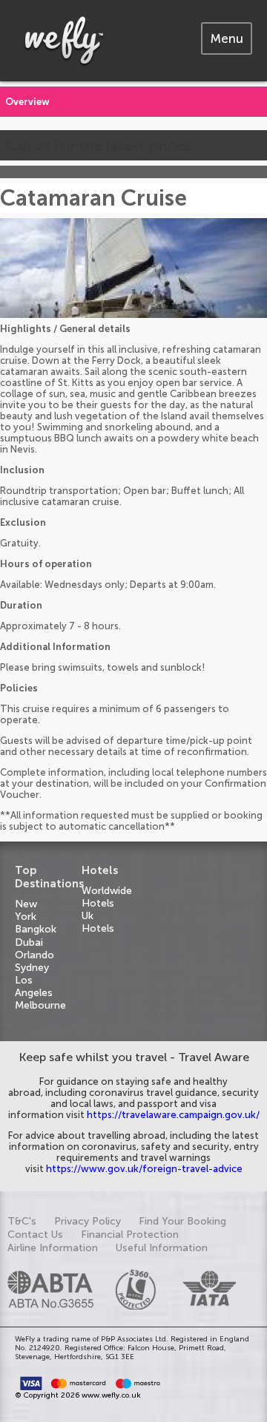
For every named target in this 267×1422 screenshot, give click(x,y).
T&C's (21, 1221)
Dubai (29, 942)
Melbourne (40, 1005)
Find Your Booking (182, 1221)
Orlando (34, 955)
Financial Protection (130, 1234)
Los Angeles (34, 986)
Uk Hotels (98, 922)
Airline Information (52, 1248)
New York (26, 910)
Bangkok (35, 929)
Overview (27, 101)
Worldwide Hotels (107, 897)
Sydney (32, 967)
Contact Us (35, 1234)
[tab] (226, 38)
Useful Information (162, 1248)
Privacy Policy (87, 1221)
